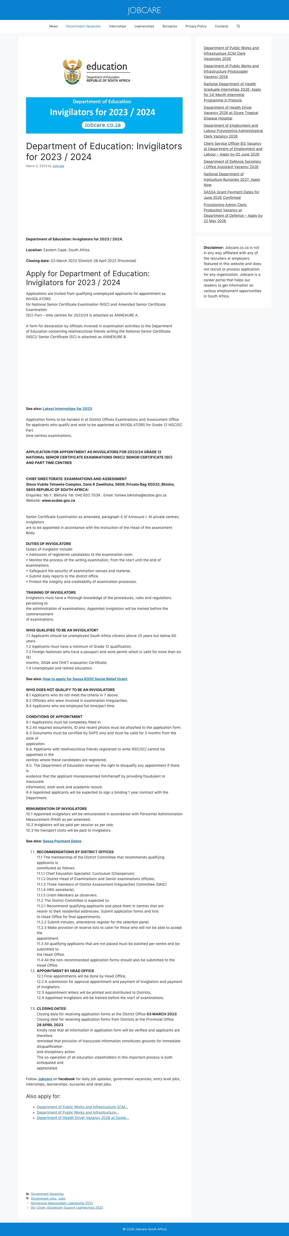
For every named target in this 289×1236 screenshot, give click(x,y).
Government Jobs (43, 1198)
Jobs (61, 1198)
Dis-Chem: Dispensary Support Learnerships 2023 (67, 1207)
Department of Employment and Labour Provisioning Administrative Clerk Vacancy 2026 (233, 130)
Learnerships (144, 26)
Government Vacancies (83, 26)
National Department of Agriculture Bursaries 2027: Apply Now (232, 179)
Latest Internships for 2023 (67, 409)
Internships (117, 26)
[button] (238, 26)
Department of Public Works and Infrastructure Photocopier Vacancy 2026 (231, 71)
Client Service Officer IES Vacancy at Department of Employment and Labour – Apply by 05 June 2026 (233, 148)
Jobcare (45, 1079)
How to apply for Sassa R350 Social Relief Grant (85, 679)
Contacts (221, 26)
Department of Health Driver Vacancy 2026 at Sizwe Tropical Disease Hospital (231, 112)
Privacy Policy (196, 26)
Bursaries (170, 26)
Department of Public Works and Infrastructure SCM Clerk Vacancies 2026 (231, 53)
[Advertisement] (104, 205)
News (53, 26)
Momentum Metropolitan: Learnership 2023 (62, 1203)
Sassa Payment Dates (62, 841)
